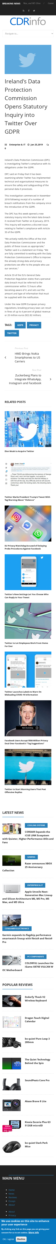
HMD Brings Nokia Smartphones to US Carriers (27, 357)
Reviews (13, 1197)
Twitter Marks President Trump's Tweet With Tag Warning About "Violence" (27, 498)
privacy (34, 325)
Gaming (31, 857)
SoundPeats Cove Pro (37, 1080)
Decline (21, 1239)
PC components (35, 956)
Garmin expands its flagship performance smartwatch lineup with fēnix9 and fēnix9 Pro (27, 938)
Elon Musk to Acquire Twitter (19, 451)
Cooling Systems (36, 825)
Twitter (11, 333)
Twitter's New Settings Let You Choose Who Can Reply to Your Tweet (27, 596)
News (11, 1193)
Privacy (12, 1215)
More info (33, 1232)
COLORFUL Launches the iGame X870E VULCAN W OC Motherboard (28, 967)
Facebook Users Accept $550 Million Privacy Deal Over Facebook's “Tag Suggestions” (26, 742)
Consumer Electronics (17, 928)
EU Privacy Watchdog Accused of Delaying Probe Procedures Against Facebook (26, 547)
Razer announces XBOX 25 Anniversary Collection (27, 867)
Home (12, 1189)
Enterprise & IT (17, 144)
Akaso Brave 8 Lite (35, 1101)
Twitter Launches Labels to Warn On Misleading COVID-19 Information (23, 693)
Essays (12, 1201)
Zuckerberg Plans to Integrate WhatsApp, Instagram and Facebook (25, 379)
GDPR (20, 325)
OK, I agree (8, 1239)
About (12, 1204)
